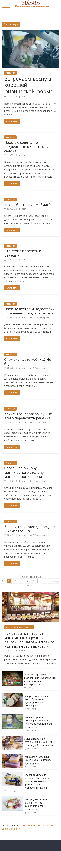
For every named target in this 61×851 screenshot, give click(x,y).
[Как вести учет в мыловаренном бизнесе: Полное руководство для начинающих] (12, 715)
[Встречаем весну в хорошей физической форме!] (30, 32)
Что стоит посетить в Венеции (22, 252)
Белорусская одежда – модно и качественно (29, 528)
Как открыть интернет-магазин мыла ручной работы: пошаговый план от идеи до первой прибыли (29, 640)
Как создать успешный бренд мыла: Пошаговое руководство (38, 760)
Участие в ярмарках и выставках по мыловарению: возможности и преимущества (40, 679)
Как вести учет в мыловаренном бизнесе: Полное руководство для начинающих (39, 722)
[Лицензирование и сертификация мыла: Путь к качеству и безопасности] (12, 737)
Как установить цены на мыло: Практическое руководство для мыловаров (38, 700)
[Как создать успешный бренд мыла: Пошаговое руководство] (12, 755)
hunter (25, 422)
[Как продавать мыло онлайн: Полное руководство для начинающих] (12, 797)
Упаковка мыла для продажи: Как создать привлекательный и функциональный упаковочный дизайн (37, 781)
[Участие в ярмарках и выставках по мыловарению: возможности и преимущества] (12, 673)
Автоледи (10, 72)
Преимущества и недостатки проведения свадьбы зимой (29, 310)
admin (25, 96)
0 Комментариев (40, 317)
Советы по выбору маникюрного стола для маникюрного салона (25, 472)
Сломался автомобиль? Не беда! (27, 361)
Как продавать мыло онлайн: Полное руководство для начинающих (36, 804)
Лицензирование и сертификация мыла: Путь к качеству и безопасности (40, 742)
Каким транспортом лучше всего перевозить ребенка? (28, 415)
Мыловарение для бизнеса (19, 627)
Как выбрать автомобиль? (27, 204)
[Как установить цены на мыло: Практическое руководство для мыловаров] (12, 694)
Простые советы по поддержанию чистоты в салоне (26, 146)
